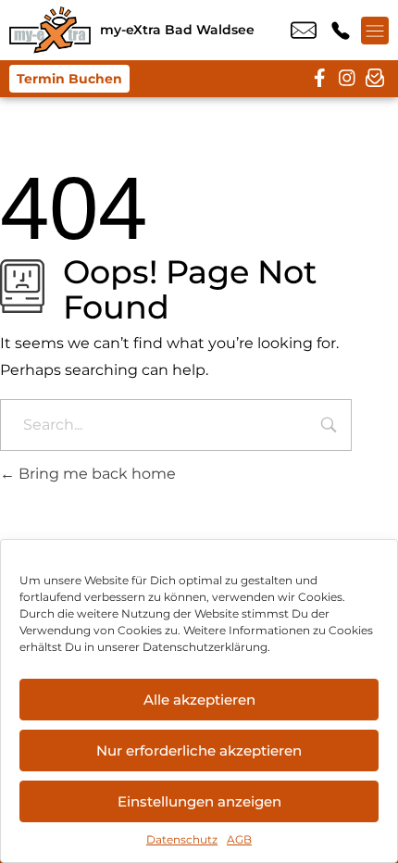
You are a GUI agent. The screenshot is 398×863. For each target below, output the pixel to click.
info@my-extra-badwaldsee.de (303, 30)
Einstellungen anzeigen (199, 801)
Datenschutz (182, 839)
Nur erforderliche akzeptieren (199, 750)
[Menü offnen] (375, 30)
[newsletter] (375, 79)
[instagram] (347, 79)
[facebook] (319, 79)
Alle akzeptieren (199, 699)
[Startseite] (50, 30)
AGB (239, 839)
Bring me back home (95, 473)
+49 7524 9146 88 (340, 30)
